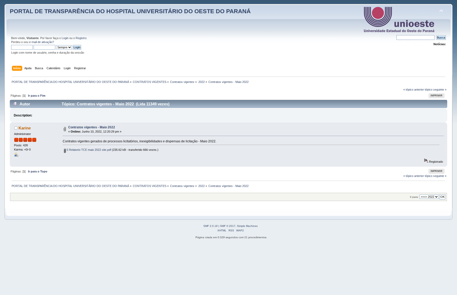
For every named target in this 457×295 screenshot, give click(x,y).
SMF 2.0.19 (210, 225)
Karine (25, 128)
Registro (81, 38)
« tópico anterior (413, 89)
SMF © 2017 (227, 225)
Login (65, 38)
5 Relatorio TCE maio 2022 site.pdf (88, 149)
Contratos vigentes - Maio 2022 (91, 127)
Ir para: (414, 196)
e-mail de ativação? (41, 42)
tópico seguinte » (435, 89)
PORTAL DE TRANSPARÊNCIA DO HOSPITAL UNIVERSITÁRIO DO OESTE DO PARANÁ (130, 11)
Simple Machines (247, 225)
